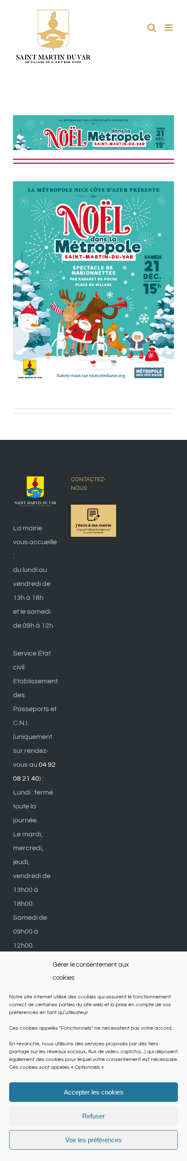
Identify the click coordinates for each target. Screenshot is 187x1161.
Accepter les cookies (94, 1092)
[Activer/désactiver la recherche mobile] (151, 27)
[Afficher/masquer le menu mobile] (169, 27)
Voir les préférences (93, 1140)
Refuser (93, 1116)
